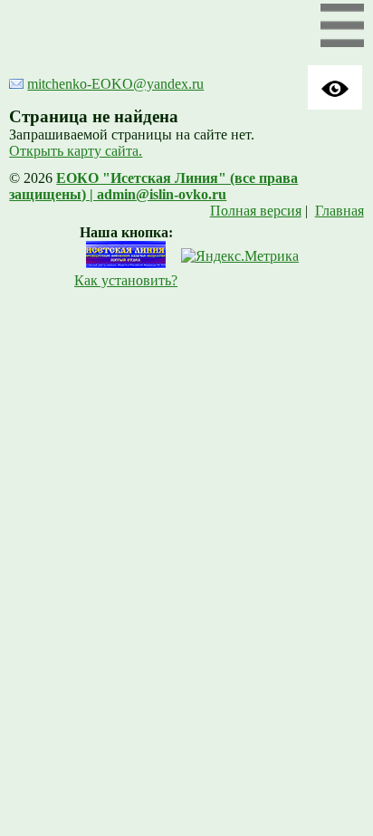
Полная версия (255, 210)
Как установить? (125, 280)
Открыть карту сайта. (75, 151)
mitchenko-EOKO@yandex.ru (115, 83)
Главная (339, 210)
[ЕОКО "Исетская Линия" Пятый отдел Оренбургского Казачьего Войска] (126, 264)
